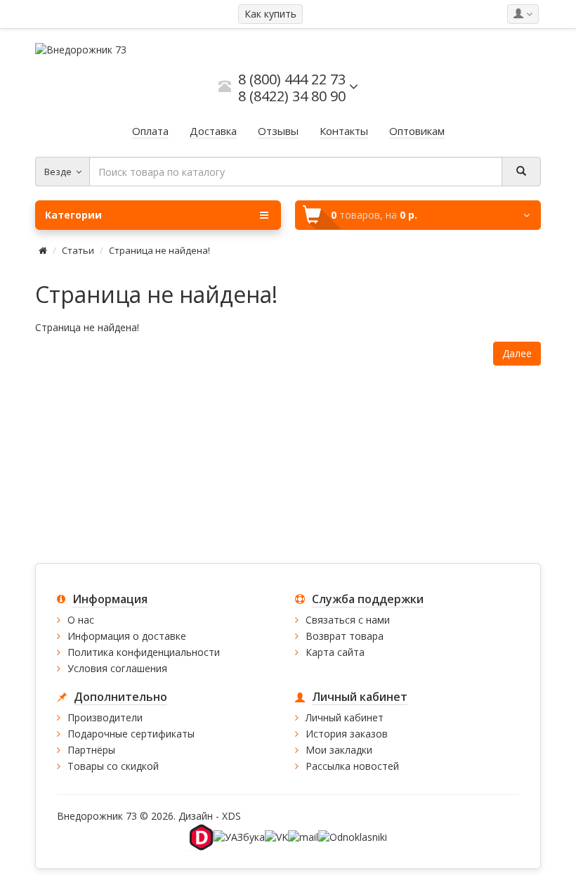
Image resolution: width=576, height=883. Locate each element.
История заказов (347, 733)
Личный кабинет (345, 717)
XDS (231, 816)
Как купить (270, 13)
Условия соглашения (117, 668)
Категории (73, 214)
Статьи (78, 250)
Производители (105, 717)
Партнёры (91, 749)
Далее (517, 353)
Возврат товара (345, 636)
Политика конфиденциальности (143, 652)
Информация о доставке (126, 636)
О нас (80, 619)
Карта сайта (335, 652)
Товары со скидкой (113, 766)
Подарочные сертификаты (131, 733)
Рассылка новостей (352, 766)
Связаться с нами (348, 619)
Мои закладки (339, 749)
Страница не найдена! (159, 250)
